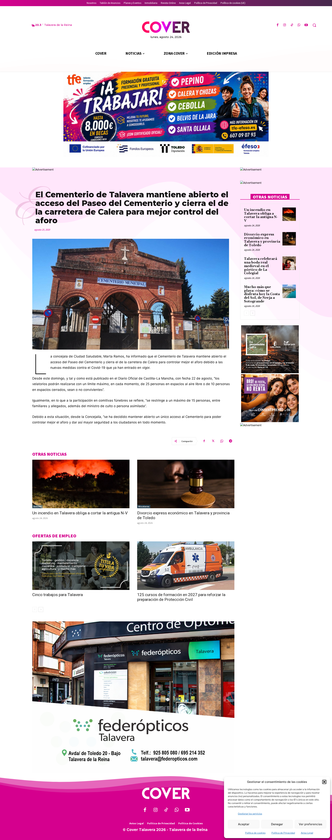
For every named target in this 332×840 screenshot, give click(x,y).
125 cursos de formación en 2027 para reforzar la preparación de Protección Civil (181, 597)
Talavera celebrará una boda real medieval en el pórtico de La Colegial (260, 266)
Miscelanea (143, 506)
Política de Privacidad (283, 832)
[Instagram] (284, 25)
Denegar (277, 824)
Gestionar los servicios (250, 813)
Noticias (37, 506)
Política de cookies (255, 832)
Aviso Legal (307, 832)
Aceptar (243, 824)
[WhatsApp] (299, 25)
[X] (213, 441)
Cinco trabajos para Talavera (57, 594)
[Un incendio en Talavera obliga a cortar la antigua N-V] (80, 484)
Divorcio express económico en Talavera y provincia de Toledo (262, 239)
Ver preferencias (310, 824)
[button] (324, 782)
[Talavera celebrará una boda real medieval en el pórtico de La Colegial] (289, 263)
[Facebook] (277, 25)
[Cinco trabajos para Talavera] (80, 565)
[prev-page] (34, 609)
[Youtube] (306, 25)
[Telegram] (230, 441)
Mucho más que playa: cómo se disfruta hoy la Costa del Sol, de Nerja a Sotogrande (262, 294)
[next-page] (40, 609)
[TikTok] (291, 25)
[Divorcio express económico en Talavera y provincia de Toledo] (185, 484)
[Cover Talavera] (166, 793)
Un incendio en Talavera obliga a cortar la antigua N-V (80, 513)
